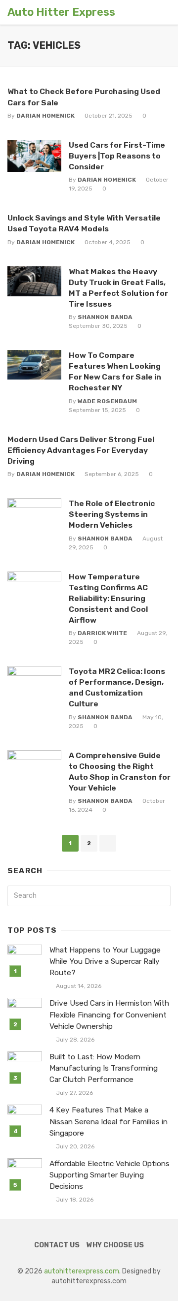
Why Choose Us (115, 1245)
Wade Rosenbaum (107, 401)
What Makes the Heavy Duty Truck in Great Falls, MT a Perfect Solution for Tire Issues (118, 288)
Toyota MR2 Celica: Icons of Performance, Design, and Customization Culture (117, 687)
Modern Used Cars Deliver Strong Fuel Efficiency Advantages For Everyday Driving (80, 450)
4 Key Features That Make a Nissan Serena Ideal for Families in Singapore (108, 1121)
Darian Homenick (45, 115)
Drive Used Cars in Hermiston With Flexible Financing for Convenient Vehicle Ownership (109, 1014)
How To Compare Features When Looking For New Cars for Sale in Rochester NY (115, 371)
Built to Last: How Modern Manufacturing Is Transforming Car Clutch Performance (103, 1068)
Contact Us (57, 1245)
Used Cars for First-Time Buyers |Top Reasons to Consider (117, 155)
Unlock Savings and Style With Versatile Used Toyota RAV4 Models (84, 223)
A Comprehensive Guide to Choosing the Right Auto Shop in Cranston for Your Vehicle (120, 772)
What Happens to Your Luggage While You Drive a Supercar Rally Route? (105, 961)
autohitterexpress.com (81, 1271)
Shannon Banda (105, 317)
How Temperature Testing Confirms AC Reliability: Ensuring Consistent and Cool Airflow (108, 598)
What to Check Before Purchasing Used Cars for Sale (83, 97)
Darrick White (102, 633)
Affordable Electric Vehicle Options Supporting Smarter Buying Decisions (109, 1175)
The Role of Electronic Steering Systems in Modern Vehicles (112, 514)
